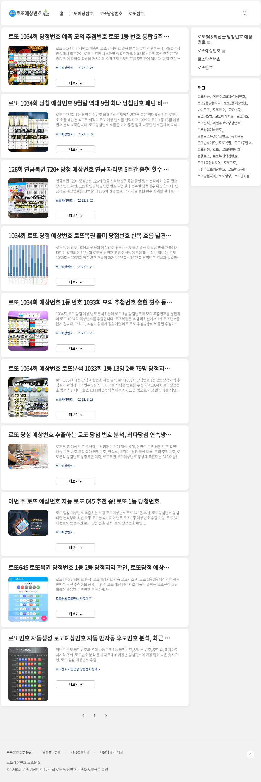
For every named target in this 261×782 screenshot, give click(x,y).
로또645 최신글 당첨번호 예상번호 (225, 39)
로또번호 (136, 13)
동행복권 (237, 136)
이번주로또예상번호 (211, 169)
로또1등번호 (242, 142)
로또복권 (225, 142)
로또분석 (204, 122)
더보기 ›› (75, 82)
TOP (250, 754)
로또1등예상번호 (235, 102)
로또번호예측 (207, 142)
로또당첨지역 (207, 175)
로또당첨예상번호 (210, 129)
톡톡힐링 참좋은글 (19, 752)
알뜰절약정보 (51, 752)
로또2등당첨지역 (209, 102)
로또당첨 (204, 149)
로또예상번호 (81, 13)
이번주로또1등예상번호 (229, 96)
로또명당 (225, 175)
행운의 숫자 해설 (111, 752)
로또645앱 (205, 116)
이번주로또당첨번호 (226, 122)
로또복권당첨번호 (225, 155)
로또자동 (204, 96)
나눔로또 (204, 109)
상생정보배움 (80, 752)
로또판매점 (242, 175)
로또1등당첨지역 (209, 162)
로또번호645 (237, 169)
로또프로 (230, 162)
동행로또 (204, 155)
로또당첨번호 (110, 13)
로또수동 (234, 109)
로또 (216, 149)
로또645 (242, 116)
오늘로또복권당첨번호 (213, 136)
